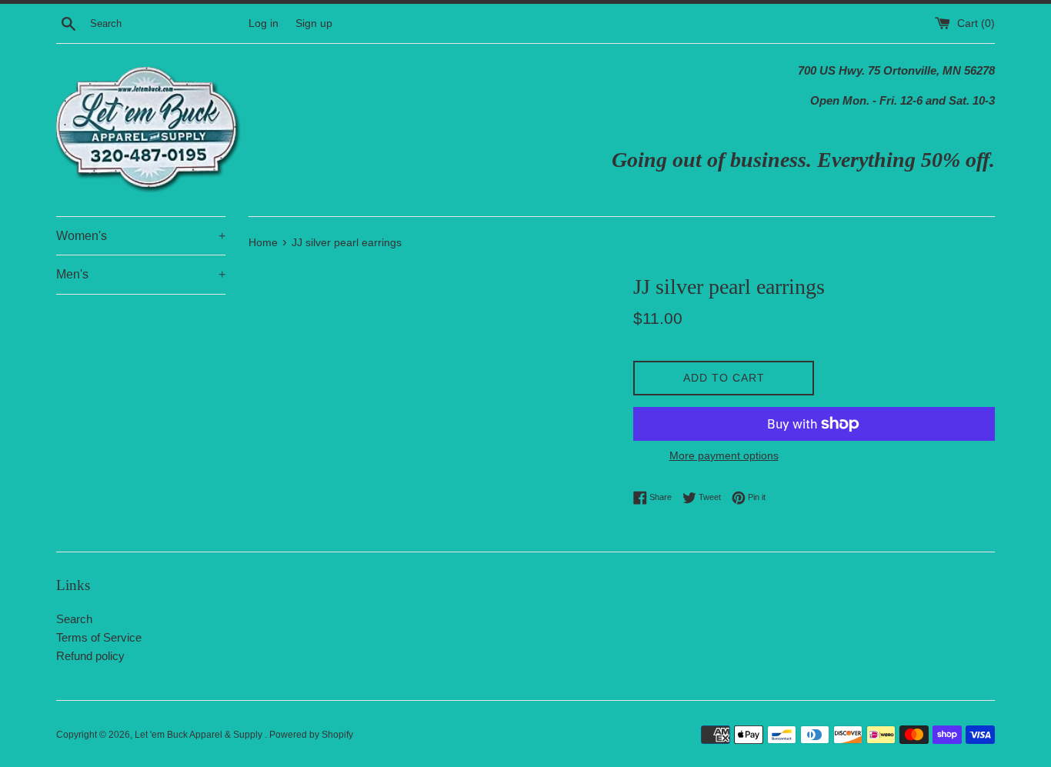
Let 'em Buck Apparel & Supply (200, 734)
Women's (140, 235)
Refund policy (90, 655)
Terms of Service (99, 637)
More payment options (724, 455)
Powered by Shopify (311, 734)
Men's (140, 274)
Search (74, 618)
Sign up (313, 23)
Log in (264, 23)
